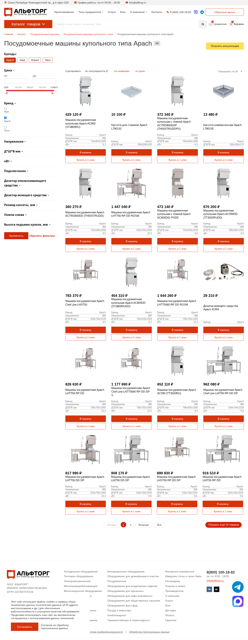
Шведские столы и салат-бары (183, 576)
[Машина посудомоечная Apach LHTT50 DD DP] (85, 449)
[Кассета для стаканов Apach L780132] (131, 91)
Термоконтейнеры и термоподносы (128, 620)
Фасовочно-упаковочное (179, 571)
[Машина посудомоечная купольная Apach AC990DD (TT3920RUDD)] (223, 183)
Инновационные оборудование (126, 571)
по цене (140, 71)
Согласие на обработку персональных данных (55, 627)
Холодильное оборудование (81, 571)
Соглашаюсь (24, 626)
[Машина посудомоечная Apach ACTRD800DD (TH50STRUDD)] (85, 183)
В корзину (85, 152)
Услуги (169, 600)
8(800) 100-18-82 (221, 572)
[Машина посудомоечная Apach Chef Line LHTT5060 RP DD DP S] (131, 360)
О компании (172, 595)
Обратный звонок (224, 12)
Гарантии (170, 620)
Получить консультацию (225, 46)
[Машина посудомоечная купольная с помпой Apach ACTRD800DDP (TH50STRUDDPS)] (177, 91)
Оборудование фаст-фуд (122, 605)
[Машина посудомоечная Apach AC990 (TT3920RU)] (177, 360)
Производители (174, 590)
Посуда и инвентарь (119, 610)
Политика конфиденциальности (104, 631)
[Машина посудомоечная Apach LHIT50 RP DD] (223, 449)
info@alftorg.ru (137, 2)
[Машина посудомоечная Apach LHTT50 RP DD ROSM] (131, 183)
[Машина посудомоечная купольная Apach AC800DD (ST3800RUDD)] (131, 272)
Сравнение (220, 23)
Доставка (170, 610)
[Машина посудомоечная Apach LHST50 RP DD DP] (177, 449)
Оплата (169, 615)
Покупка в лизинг (175, 586)
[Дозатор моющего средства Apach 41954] (223, 272)
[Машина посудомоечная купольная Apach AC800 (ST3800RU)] (85, 91)
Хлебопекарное (116, 615)
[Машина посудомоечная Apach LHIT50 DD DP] (131, 449)
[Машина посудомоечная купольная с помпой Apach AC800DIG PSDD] (177, 183)
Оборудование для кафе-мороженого (129, 595)
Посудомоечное (116, 581)
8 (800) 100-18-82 (180, 12)
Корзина (238, 23)
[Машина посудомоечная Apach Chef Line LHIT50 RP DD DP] (223, 360)
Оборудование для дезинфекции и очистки (133, 576)
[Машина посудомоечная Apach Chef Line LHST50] (85, 272)
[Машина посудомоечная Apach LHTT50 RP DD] (85, 360)
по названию (122, 71)
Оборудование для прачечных (125, 590)
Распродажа (172, 581)
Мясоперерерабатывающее (80, 586)
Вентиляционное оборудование (83, 590)
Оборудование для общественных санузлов (133, 600)
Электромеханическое (77, 581)
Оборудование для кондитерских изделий (132, 586)
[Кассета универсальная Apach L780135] (223, 91)
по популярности (95, 71)
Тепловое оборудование (78, 576)
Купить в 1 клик (86, 159)
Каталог (26, 24)
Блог (168, 605)
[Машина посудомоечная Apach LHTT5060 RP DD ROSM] (177, 272)
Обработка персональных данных (149, 631)
